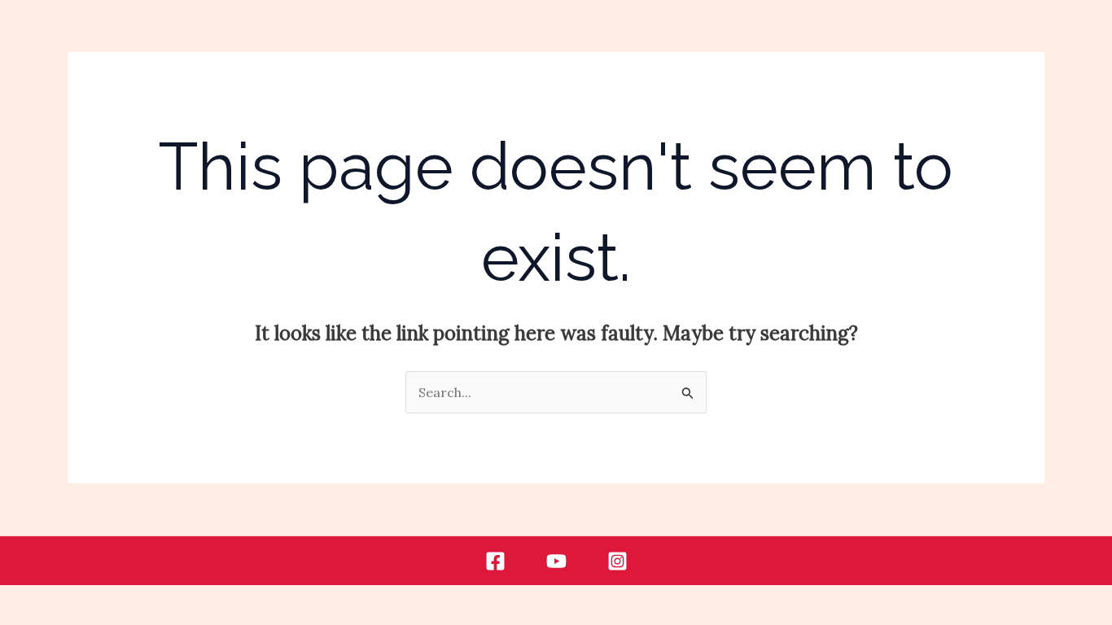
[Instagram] (617, 561)
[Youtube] (556, 561)
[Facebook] (495, 561)
